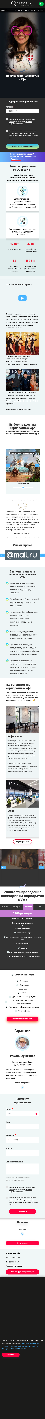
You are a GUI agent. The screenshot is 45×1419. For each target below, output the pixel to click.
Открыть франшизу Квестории (22, 1272)
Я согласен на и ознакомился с (22, 122)
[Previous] (8, 465)
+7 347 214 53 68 (24, 1065)
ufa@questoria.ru (13, 1262)
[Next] (37, 465)
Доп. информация (14, 1161)
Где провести (29, 10)
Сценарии (5, 10)
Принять (11, 1355)
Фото (13, 10)
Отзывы (41, 10)
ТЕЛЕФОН (9, 107)
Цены (20, 10)
